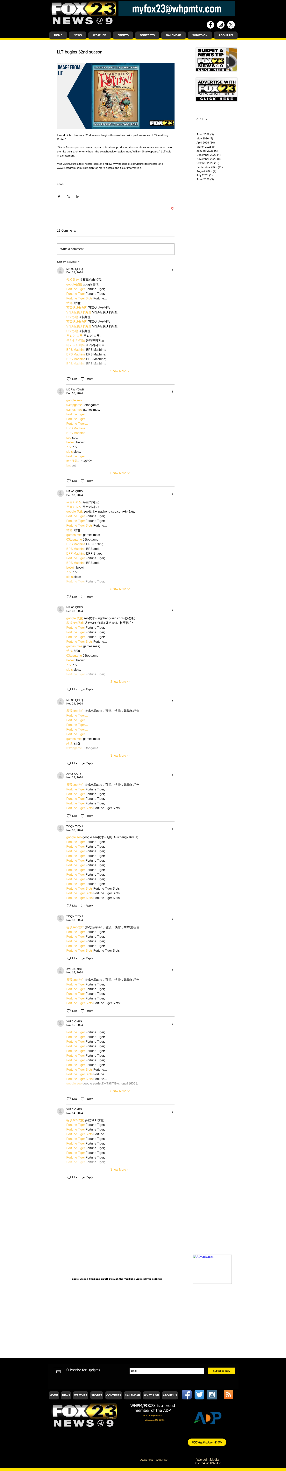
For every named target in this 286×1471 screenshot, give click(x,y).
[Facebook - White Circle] (210, 25)
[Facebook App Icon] (187, 1394)
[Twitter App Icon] (199, 1394)
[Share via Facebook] (59, 196)
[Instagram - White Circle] (221, 25)
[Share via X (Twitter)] (68, 196)
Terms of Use (161, 1460)
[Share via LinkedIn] (78, 196)
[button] (77, 35)
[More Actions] (172, 270)
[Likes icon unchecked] (68, 379)
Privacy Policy (147, 1460)
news (60, 184)
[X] (231, 25)
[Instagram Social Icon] (212, 1394)
